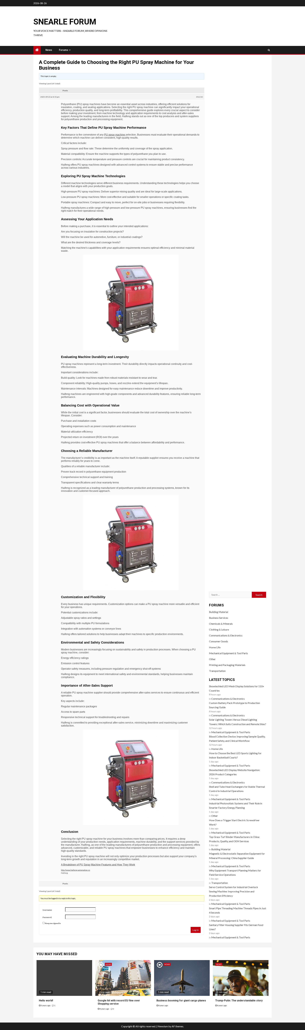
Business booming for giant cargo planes (181, 1000)
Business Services (218, 617)
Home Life (214, 647)
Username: (47, 910)
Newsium (163, 1026)
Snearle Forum (64, 21)
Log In (196, 930)
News (48, 49)
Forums (63, 49)
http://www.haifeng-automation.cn (75, 870)
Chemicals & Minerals (221, 623)
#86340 (199, 97)
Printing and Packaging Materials (227, 664)
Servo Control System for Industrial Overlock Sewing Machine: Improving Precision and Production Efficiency (233, 891)
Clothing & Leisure (219, 629)
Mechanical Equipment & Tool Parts (228, 653)
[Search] (269, 50)
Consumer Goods (218, 641)
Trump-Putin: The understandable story (239, 1000)
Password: (47, 917)
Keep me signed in (53, 923)
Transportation (217, 670)
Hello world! (46, 1000)
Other (212, 659)
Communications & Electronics (225, 635)
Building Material (218, 611)
